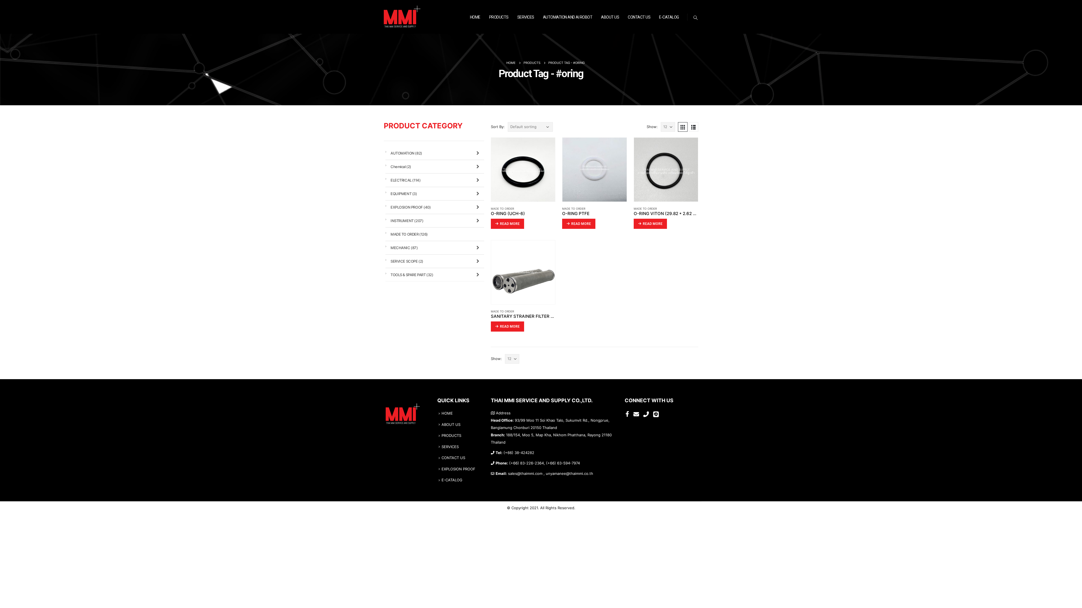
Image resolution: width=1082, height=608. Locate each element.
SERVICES (525, 17)
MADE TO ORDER (502, 208)
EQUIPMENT (404, 193)
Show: (652, 127)
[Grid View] (683, 127)
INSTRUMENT (407, 220)
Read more (510, 224)
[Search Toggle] (695, 17)
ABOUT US (610, 17)
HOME (475, 17)
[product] (523, 170)
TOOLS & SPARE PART (412, 274)
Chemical (401, 166)
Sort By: (498, 127)
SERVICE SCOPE (407, 261)
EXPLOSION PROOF (411, 207)
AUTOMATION (406, 153)
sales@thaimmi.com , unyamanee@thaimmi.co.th (550, 473)
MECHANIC (404, 247)
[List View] (693, 127)
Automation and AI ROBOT (568, 17)
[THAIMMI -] (402, 17)
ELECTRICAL (405, 180)
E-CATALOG (669, 17)
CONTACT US (639, 17)
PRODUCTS (499, 17)
